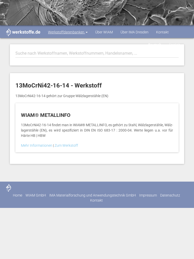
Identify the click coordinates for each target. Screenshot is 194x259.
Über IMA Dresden (134, 32)
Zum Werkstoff (66, 145)
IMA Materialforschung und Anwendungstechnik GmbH (92, 195)
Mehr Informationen (37, 145)
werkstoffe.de (26, 32)
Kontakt (162, 32)
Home (17, 195)
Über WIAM (104, 32)
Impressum (148, 195)
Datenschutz (170, 195)
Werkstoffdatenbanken (66, 32)
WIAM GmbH (36, 195)
